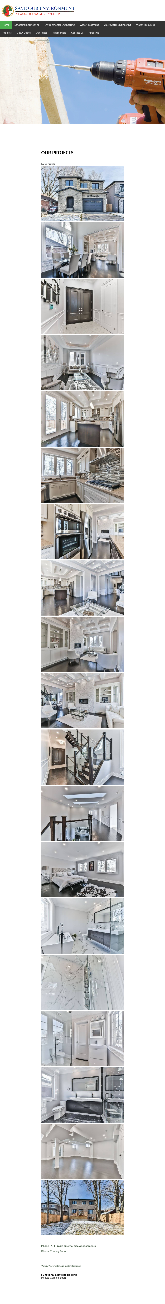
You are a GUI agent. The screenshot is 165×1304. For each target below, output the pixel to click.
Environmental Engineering (59, 25)
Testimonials (59, 33)
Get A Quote (24, 33)
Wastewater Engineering (117, 25)
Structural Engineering (27, 25)
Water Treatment (89, 25)
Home (6, 25)
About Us (94, 33)
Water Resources (145, 25)
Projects (7, 33)
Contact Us (77, 33)
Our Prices (41, 33)
